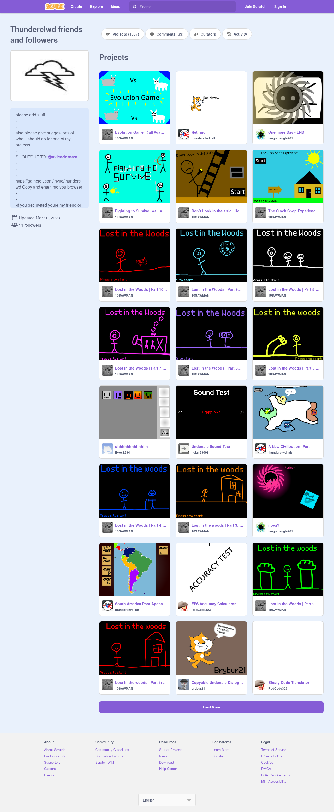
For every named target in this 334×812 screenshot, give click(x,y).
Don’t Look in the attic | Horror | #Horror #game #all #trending (217, 210)
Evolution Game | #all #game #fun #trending (141, 132)
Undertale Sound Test (211, 446)
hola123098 (200, 452)
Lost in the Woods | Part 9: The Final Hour (217, 289)
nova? (273, 525)
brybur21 (198, 688)
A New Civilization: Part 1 (290, 446)
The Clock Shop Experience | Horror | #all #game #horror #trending (294, 210)
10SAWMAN (124, 138)
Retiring (199, 132)
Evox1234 (122, 452)
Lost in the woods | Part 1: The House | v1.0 (141, 682)
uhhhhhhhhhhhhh (131, 446)
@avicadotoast (62, 157)
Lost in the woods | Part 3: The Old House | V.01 (217, 525)
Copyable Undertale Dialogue (217, 682)
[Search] (134, 6)
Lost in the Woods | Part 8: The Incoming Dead (294, 289)
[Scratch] (54, 6)
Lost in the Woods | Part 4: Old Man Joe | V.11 (141, 525)
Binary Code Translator (288, 682)
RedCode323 (201, 609)
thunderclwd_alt (203, 138)
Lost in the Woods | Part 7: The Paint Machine (141, 368)
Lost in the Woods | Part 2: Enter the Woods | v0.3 (294, 603)
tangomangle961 (280, 138)
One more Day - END (286, 132)
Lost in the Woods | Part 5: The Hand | (294, 368)
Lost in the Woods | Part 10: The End (141, 289)
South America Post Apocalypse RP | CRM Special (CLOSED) (141, 603)
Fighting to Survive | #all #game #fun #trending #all (141, 210)
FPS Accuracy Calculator (214, 603)
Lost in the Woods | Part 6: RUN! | (217, 368)
